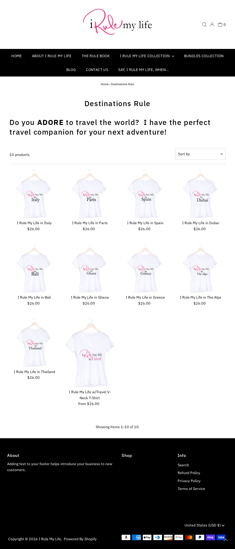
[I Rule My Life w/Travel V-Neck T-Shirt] (90, 352)
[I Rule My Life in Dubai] (201, 193)
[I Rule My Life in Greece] (145, 268)
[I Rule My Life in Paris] (90, 193)
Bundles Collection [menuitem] (204, 56)
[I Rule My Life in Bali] (34, 268)
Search (183, 465)
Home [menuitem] (16, 56)
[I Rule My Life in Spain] (145, 193)
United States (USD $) (203, 525)
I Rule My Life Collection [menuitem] (145, 56)
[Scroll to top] (225, 539)
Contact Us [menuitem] (97, 69)
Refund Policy (189, 472)
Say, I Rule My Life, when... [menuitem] (143, 69)
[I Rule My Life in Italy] (34, 193)
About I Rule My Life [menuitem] (52, 56)
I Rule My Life (50, 539)
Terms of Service (191, 488)
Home (105, 84)
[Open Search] (204, 25)
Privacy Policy (189, 480)
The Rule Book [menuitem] (96, 56)
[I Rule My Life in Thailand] (34, 342)
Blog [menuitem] (71, 69)
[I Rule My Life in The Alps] (201, 268)
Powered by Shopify (80, 539)
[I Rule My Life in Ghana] (90, 268)
